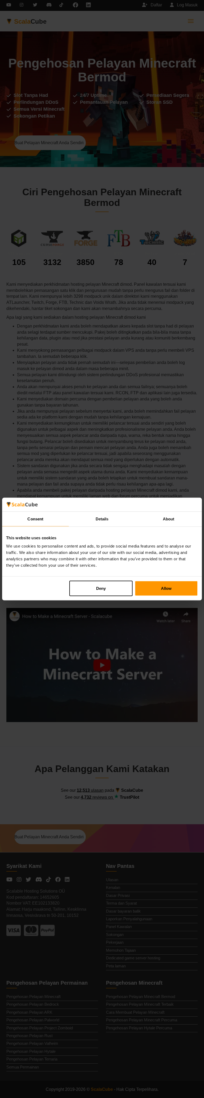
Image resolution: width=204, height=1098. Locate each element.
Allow (166, 588)
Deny (101, 588)
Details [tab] (102, 518)
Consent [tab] (35, 518)
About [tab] (169, 518)
